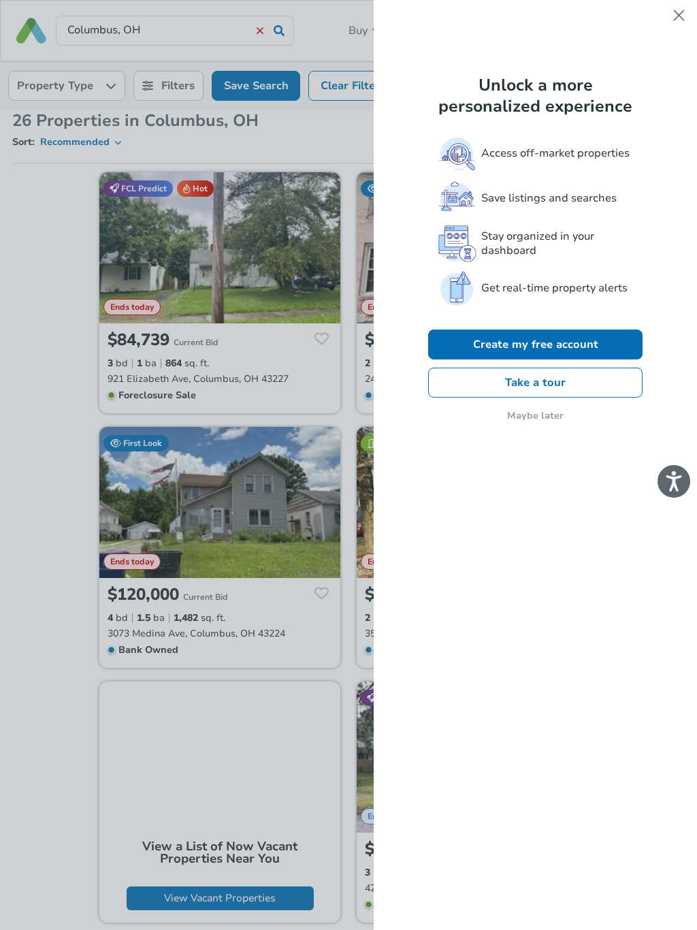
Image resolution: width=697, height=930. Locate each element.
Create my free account (535, 344)
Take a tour (535, 382)
